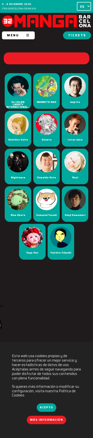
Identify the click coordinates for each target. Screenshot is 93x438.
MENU (13, 35)
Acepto (46, 407)
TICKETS (77, 35)
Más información (46, 419)
